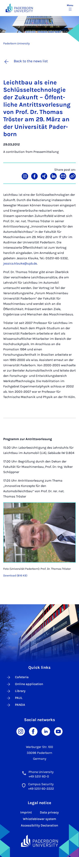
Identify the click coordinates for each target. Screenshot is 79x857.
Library (20, 691)
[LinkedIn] (46, 731)
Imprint (26, 812)
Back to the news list (31, 61)
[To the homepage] (19, 7)
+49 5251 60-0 (39, 776)
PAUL (18, 698)
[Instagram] (20, 731)
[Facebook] (33, 731)
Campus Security (40, 784)
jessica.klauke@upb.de (20, 263)
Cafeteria (22, 677)
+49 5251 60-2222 (41, 788)
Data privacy (49, 812)
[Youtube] (58, 731)
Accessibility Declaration (39, 825)
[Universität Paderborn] (39, 841)
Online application (29, 684)
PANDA (20, 705)
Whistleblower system (39, 819)
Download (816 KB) (15, 575)
